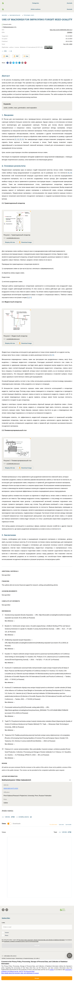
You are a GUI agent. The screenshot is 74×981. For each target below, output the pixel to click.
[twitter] (13, 63)
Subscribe (37, 945)
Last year (61, 824)
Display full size (10, 242)
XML (7, 56)
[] (15, 139)
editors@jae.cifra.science (10, 956)
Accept (37, 978)
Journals (69, 3)
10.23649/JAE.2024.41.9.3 (13, 463)
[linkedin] (19, 63)
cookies (51, 969)
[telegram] (16, 63)
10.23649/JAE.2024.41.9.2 (13, 339)
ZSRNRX (69, 32)
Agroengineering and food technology (15, 15)
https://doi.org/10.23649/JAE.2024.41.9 (61, 29)
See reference (9, 621)
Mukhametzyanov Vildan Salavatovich (16, 780)
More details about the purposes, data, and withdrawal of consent (20, 973)
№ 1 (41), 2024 (67, 44)
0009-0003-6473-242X (11, 788)
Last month (68, 824)
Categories (35, 3)
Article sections (35, 9)
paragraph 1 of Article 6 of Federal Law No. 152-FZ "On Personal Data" (21, 941)
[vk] (10, 63)
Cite (27, 56)
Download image (26, 242)
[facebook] (7, 63)
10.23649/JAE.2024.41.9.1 (13, 238)
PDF (17, 56)
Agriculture (4, 15)
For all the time (53, 824)
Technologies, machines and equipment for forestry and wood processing (29, 15)
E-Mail (3, 922)
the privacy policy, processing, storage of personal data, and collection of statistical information (42, 940)
